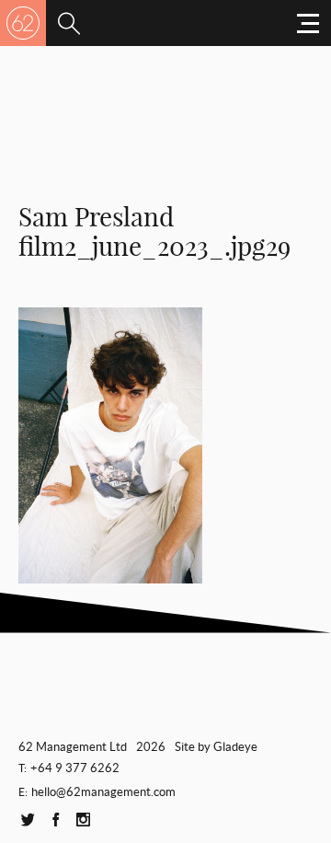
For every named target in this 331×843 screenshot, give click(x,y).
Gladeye (235, 747)
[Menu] (69, 23)
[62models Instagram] (83, 820)
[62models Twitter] (27, 820)
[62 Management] (23, 23)
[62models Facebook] (55, 820)
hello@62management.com (103, 792)
